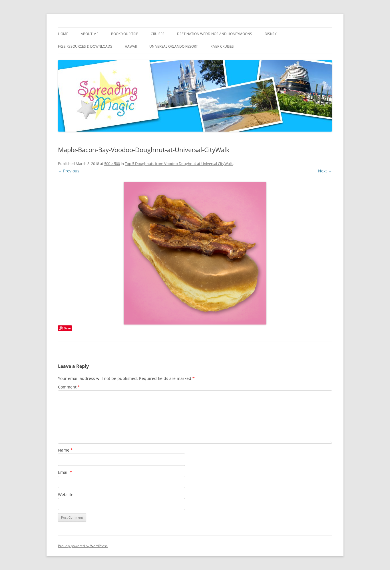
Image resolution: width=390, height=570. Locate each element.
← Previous (68, 171)
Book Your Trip (124, 33)
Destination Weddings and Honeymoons (214, 33)
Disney (271, 33)
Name (65, 450)
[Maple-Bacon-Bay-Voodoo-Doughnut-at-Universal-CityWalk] (195, 253)
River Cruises (222, 46)
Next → (325, 171)
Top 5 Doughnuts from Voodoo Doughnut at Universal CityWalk (179, 163)
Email (65, 472)
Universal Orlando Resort (173, 46)
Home (63, 33)
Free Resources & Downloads (85, 46)
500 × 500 (112, 163)
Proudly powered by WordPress (83, 545)
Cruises (157, 33)
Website (65, 494)
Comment (69, 387)
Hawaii (131, 46)
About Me (89, 33)
